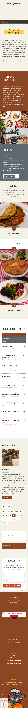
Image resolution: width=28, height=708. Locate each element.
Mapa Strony (14, 679)
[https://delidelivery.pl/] (9, 535)
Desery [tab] (4, 341)
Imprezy (23, 673)
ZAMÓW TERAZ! (14, 616)
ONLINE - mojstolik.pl (19, 666)
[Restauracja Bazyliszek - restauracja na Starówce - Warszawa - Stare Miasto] (14, 4)
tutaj (16, 196)
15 (3, 515)
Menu (13, 673)
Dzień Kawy (6, 469)
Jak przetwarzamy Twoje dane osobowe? (14, 682)
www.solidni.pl (11, 701)
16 (6, 515)
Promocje (18, 673)
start (4, 511)
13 (20, 511)
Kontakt (15, 676)
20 (21, 515)
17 (10, 515)
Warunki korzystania (13, 591)
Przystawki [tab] (6, 334)
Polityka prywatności (23, 591)
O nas (8, 673)
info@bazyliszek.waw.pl (15, 660)
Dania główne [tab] (6, 338)
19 (17, 515)
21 (3, 519)
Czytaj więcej (9, 176)
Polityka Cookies (7, 676)
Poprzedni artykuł (13, 511)
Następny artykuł (14, 519)
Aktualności (21, 676)
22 (6, 519)
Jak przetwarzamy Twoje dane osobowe (4, 703)
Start (4, 673)
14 (24, 511)
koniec (4, 522)
